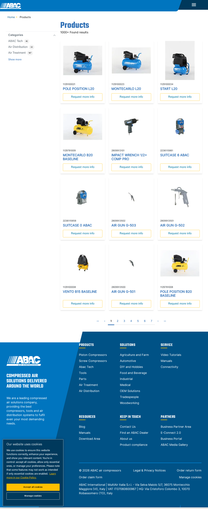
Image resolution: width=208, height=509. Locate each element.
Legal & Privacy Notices (149, 470)
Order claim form (90, 477)
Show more (14, 59)
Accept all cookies (33, 487)
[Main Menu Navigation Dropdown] (194, 5)
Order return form (189, 470)
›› (165, 321)
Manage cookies (190, 477)
